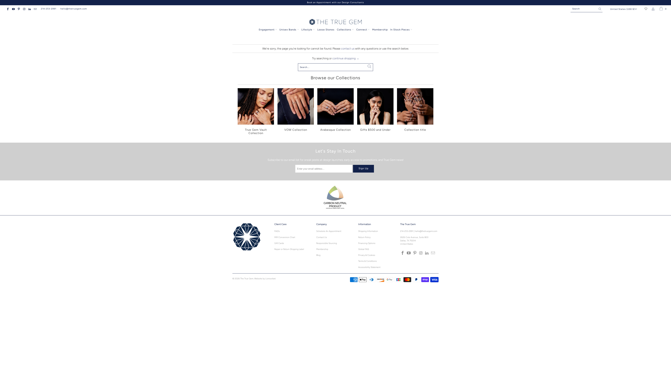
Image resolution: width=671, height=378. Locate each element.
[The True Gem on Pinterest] (18, 9)
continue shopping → (345, 58)
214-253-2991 (48, 9)
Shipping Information (368, 231)
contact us (347, 48)
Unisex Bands (287, 29)
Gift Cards (279, 243)
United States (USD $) (622, 9)
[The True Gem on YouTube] (13, 9)
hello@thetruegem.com (73, 9)
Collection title (415, 112)
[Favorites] (646, 8)
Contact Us (321, 237)
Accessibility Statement (369, 267)
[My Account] (653, 8)
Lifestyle (306, 29)
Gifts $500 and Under (375, 112)
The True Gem (246, 278)
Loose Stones (325, 29)
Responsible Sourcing (326, 243)
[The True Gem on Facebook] (7, 9)
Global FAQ (363, 249)
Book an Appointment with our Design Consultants (335, 2)
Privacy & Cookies (366, 255)
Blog (318, 255)
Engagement (267, 29)
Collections (344, 29)
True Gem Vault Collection (256, 112)
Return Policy (364, 237)
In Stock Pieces (400, 29)
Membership (380, 29)
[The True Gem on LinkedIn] (29, 9)
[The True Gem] (335, 22)
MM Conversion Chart (284, 237)
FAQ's (277, 231)
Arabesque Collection (335, 112)
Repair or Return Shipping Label (289, 249)
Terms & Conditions (367, 261)
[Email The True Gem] (34, 9)
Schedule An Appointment (328, 231)
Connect (361, 29)
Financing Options (366, 243)
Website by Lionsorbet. (265, 278)
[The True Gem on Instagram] (24, 9)
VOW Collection (295, 112)
